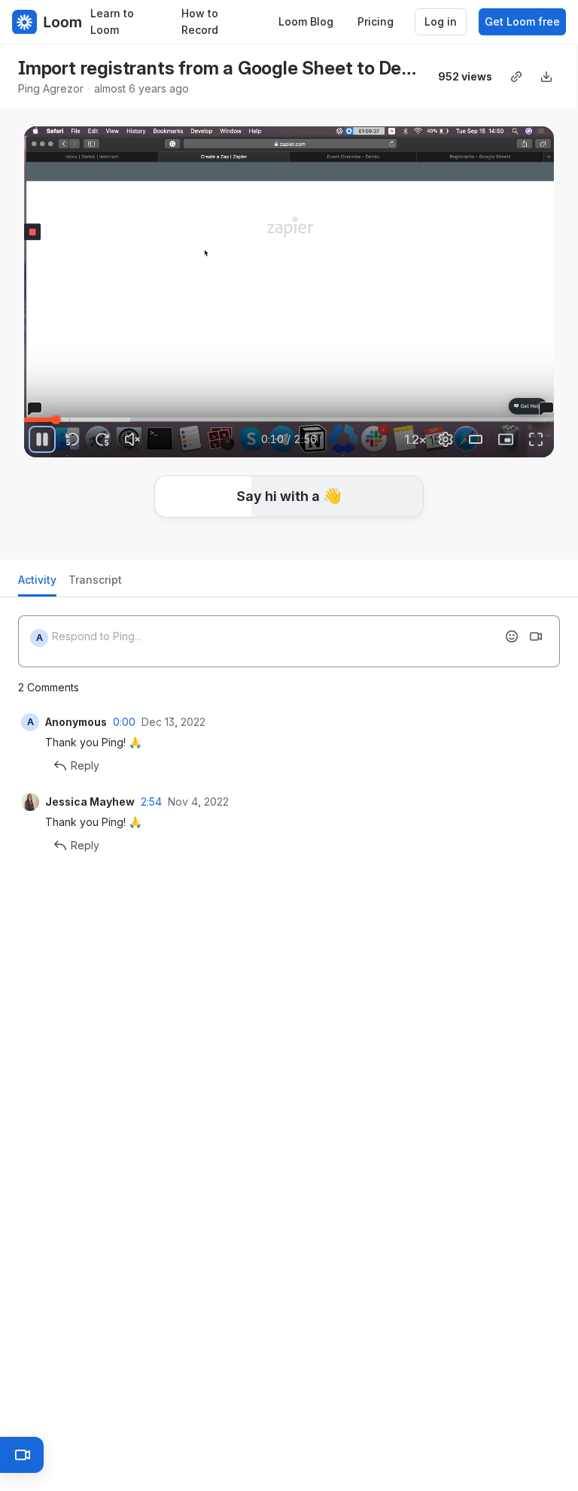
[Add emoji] (512, 636)
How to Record (199, 22)
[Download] (546, 77)
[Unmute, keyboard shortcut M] (132, 439)
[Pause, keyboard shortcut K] (42, 439)
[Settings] (446, 439)
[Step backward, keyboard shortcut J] (72, 439)
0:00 (124, 721)
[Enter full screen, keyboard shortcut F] (536, 439)
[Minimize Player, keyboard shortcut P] (506, 439)
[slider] (289, 420)
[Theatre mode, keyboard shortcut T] (476, 439)
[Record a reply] (536, 636)
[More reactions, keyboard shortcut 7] (371, 542)
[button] (98, 411)
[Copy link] (516, 77)
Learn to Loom (112, 22)
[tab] (37, 584)
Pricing (375, 21)
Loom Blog (305, 21)
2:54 (151, 801)
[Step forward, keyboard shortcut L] (102, 439)
